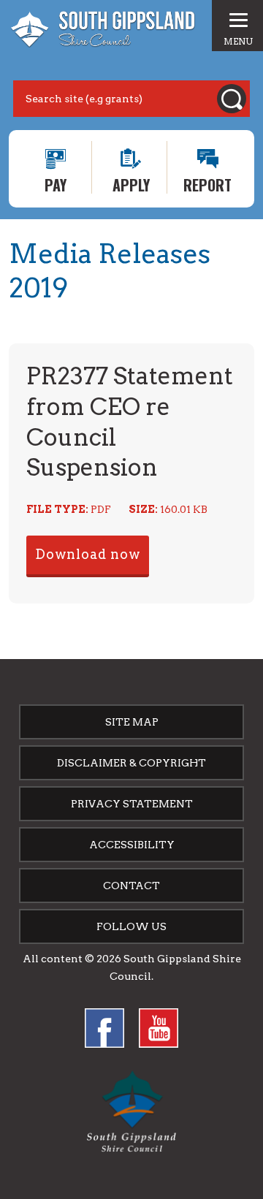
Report (207, 184)
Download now (87, 554)
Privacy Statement (132, 804)
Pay (55, 184)
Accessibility (132, 844)
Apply (131, 184)
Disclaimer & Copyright (131, 763)
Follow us (131, 926)
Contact (131, 885)
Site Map (132, 722)
